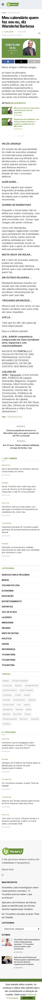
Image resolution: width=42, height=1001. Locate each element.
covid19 (18, 695)
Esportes (6, 465)
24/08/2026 (19, 129)
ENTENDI (28, 998)
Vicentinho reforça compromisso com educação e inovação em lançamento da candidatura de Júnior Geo (20, 509)
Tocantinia (8, 654)
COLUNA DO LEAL (14, 13)
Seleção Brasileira (10, 719)
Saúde (5, 644)
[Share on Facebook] (8, 61)
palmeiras (6, 714)
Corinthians (7, 695)
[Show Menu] (3, 4)
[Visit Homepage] (12, 4)
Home (4, 13)
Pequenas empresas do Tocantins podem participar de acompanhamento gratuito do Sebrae (21, 529)
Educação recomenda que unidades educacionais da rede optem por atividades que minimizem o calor (20, 550)
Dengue (27, 695)
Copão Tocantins (26, 690)
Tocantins (6, 523)
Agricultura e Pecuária (16, 575)
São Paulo (24, 719)
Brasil (5, 580)
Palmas (5, 483)
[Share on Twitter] (21, 61)
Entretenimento (12, 601)
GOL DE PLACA (9, 612)
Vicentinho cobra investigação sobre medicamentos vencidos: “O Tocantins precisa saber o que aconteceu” (18, 745)
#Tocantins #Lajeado (20, 681)
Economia (8, 590)
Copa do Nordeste (10, 690)
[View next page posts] (23, 135)
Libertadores (7, 709)
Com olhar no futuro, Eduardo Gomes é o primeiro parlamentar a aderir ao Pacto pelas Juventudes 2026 (20, 821)
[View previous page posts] (19, 135)
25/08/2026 (18, 115)
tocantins (6, 724)
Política (5, 503)
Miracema (7, 622)
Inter (19, 705)
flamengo (31, 700)
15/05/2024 (22, 32)
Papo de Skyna (10, 633)
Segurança (8, 649)
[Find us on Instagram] (3, 875)
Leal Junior (9, 32)
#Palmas (6, 681)
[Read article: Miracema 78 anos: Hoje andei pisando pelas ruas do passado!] (7, 110)
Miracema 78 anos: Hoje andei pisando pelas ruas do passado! (26, 110)
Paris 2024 (17, 714)
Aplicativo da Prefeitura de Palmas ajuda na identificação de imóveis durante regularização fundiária (21, 765)
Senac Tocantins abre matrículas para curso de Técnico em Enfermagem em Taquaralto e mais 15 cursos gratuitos (19, 489)
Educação (8, 596)
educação (6, 700)
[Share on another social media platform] (34, 61)
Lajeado (7, 617)
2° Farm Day (7, 685)
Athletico (18, 685)
